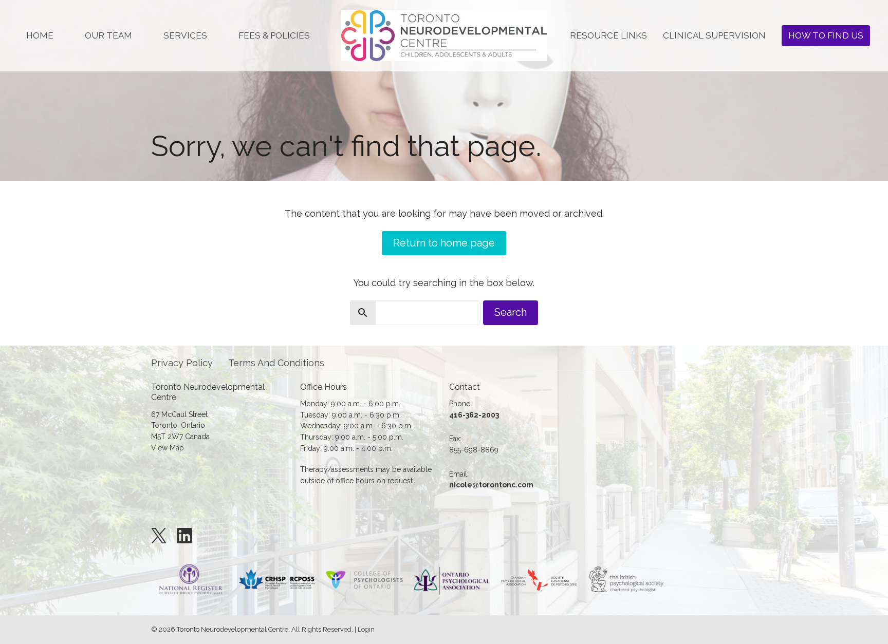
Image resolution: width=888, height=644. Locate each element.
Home (39, 35)
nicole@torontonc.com (491, 485)
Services (185, 35)
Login (366, 629)
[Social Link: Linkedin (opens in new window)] (184, 535)
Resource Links (608, 35)
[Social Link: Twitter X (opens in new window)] (158, 535)
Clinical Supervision (714, 35)
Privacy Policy (182, 362)
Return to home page (444, 243)
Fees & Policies (274, 35)
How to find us (825, 35)
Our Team (108, 35)
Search (510, 312)
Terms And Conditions (276, 362)
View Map (167, 448)
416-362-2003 (474, 415)
